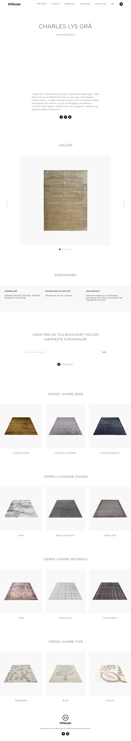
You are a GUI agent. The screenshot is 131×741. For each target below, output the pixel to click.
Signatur (55, 4)
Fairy (21, 535)
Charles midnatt (110, 453)
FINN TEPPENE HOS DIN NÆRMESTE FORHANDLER (121, 4)
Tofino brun (110, 618)
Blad (65, 700)
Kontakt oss (100, 4)
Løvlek (110, 700)
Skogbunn (21, 700)
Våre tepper (41, 4)
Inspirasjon (70, 4)
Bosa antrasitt (65, 535)
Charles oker (21, 453)
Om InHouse (85, 4)
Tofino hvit (65, 618)
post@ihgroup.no (84, 728)
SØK (112, 4)
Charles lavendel (65, 453)
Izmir (21, 618)
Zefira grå (109, 535)
